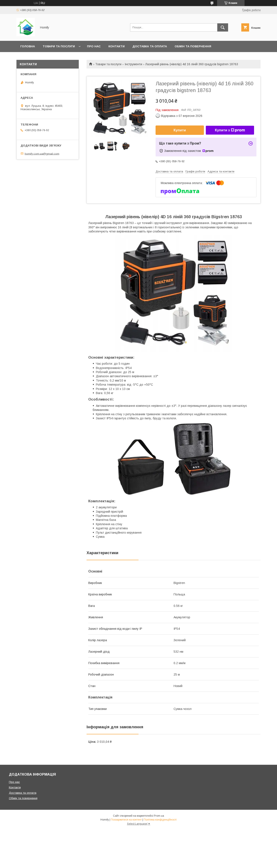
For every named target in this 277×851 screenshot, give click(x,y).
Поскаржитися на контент (126, 819)
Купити (180, 130)
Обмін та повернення (193, 46)
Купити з (222, 130)
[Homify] (25, 35)
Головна (27, 46)
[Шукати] (222, 27)
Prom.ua (159, 815)
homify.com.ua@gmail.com (42, 153)
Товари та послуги (59, 46)
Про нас (94, 46)
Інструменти (133, 64)
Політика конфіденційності (160, 819)
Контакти (116, 46)
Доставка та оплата (149, 46)
